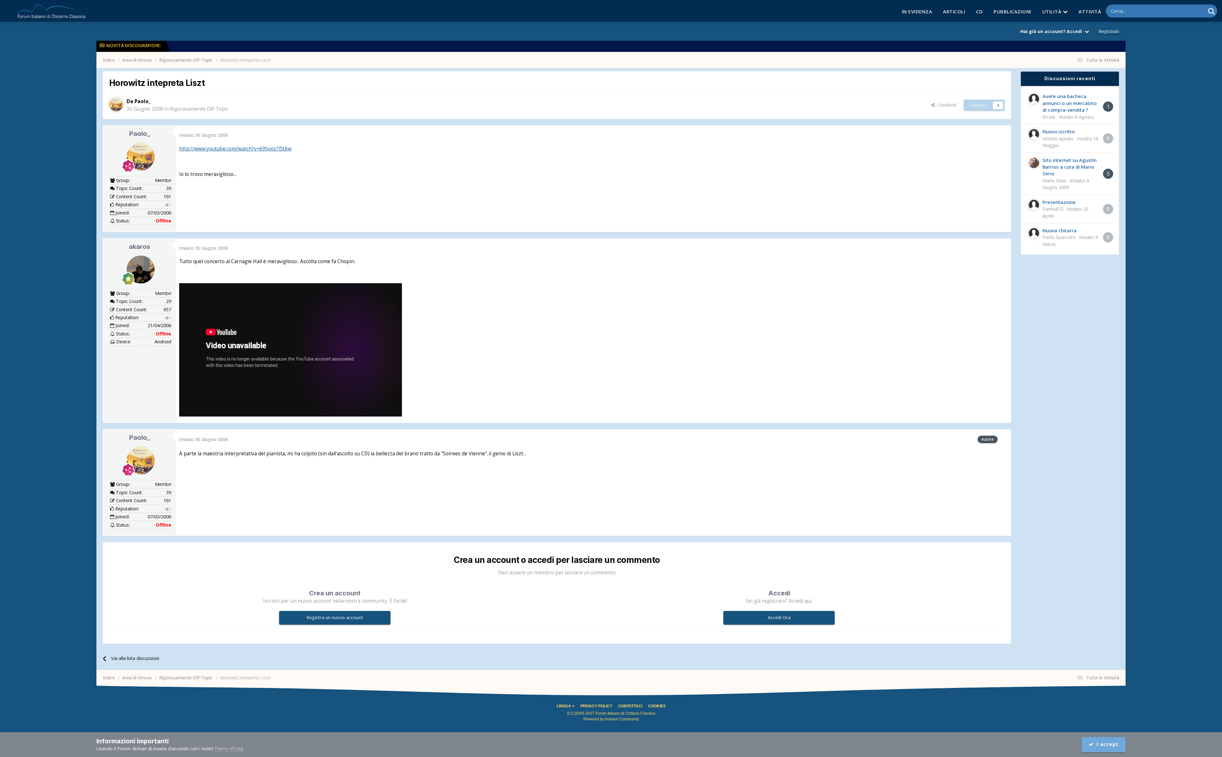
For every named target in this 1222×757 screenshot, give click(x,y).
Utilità (1052, 11)
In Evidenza (917, 11)
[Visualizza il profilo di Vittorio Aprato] (1034, 134)
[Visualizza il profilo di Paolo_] (116, 105)
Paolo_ (139, 133)
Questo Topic (1183, 11)
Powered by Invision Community (611, 719)
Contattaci (630, 706)
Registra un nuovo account (334, 617)
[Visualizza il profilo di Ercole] (1034, 99)
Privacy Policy (596, 706)
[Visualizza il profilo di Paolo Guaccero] (1034, 233)
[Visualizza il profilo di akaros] (140, 269)
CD (979, 11)
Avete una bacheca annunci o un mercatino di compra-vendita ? (1070, 103)
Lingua (564, 706)
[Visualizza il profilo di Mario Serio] (1034, 163)
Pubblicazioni (1012, 11)
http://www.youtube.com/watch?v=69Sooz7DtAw (235, 148)
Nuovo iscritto (1059, 131)
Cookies (657, 706)
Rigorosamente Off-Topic (199, 109)
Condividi (945, 105)
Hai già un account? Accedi (1052, 31)
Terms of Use (228, 749)
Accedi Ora (779, 617)
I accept (1106, 744)
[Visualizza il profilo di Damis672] (1034, 205)
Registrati (1109, 31)
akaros (139, 246)
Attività (1089, 11)
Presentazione (1059, 202)
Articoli (954, 11)
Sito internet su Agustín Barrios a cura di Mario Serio (1070, 167)
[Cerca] (1211, 11)
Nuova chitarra (1060, 230)
